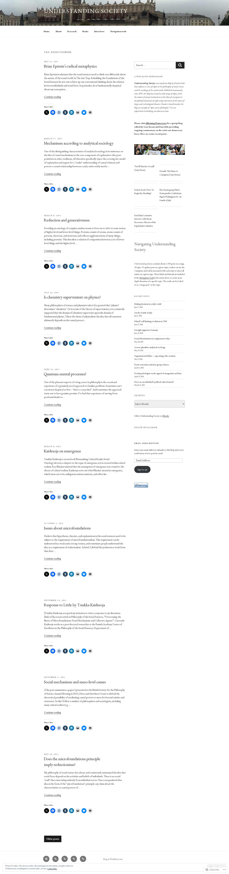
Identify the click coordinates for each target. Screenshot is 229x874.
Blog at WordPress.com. (113, 859)
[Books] (74, 859)
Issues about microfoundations (67, 528)
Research (71, 31)
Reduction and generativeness (67, 220)
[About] (55, 859)
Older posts (52, 839)
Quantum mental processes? (65, 374)
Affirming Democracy (155, 123)
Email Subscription (146, 443)
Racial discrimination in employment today (152, 338)
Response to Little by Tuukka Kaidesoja (74, 605)
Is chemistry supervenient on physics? (72, 297)
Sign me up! (142, 469)
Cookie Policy (52, 868)
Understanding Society (85, 11)
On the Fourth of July (143, 312)
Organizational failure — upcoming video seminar (154, 355)
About (58, 31)
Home (47, 31)
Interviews (99, 31)
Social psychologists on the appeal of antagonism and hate (158, 373)
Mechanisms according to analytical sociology (78, 143)
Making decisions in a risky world (147, 304)
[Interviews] (83, 859)
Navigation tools (118, 31)
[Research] (65, 859)
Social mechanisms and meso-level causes (75, 682)
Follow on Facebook (145, 427)
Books (85, 31)
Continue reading (52, 96)
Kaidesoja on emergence (62, 451)
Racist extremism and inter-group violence (151, 364)
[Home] (46, 859)
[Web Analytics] (141, 486)
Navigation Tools (146, 277)
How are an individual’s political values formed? (154, 381)
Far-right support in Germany (146, 330)
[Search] (180, 65)
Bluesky (166, 415)
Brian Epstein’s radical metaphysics (70, 66)
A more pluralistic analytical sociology (149, 347)
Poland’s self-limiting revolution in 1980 (150, 321)
